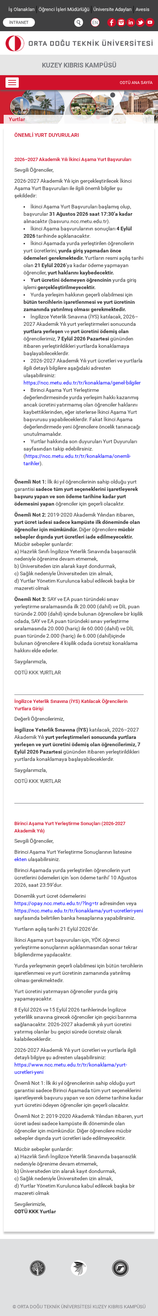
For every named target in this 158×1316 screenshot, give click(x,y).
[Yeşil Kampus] (79, 1268)
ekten (20, 859)
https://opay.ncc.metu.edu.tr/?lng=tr (56, 903)
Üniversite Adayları (112, 9)
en (95, 22)
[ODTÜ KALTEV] (38, 1268)
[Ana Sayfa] (79, 40)
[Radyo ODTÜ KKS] (120, 1268)
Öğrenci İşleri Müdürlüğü (64, 9)
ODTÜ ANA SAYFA (136, 82)
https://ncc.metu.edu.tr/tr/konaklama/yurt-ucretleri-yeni (78, 911)
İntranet (19, 22)
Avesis (143, 9)
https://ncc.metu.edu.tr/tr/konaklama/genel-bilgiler (82, 383)
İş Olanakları (21, 9)
